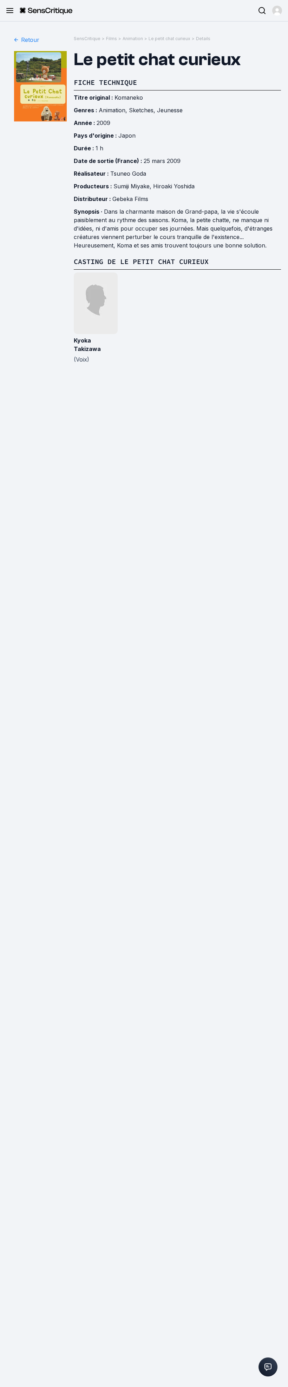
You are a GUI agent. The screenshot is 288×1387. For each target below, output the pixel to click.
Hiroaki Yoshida (174, 186)
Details (203, 38)
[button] (277, 10)
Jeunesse (170, 110)
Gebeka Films (130, 198)
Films (111, 38)
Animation (133, 38)
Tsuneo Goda (128, 173)
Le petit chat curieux (169, 38)
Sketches (141, 110)
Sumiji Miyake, (133, 186)
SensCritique (87, 38)
